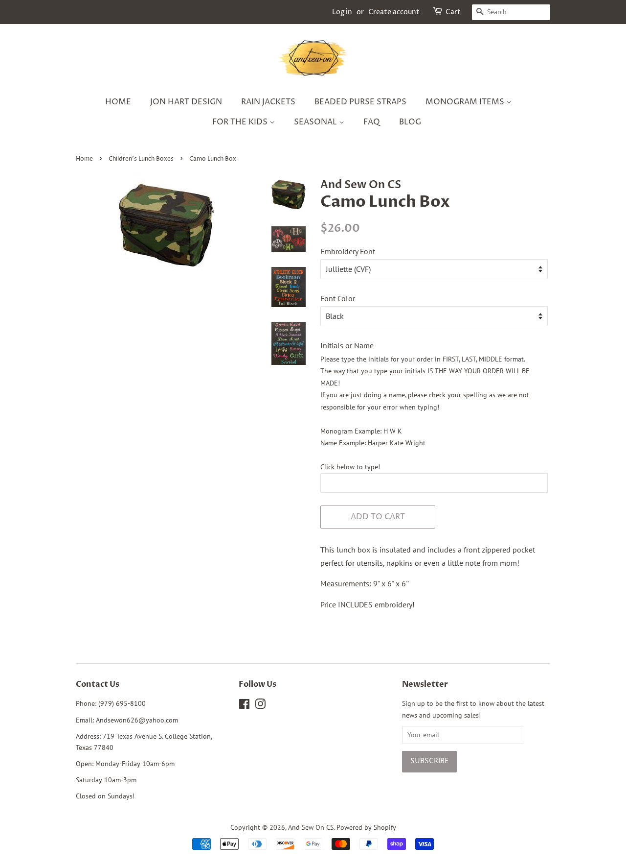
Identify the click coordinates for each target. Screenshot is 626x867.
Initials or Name (347, 345)
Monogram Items (465, 101)
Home (118, 101)
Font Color (337, 298)
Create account (394, 12)
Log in (342, 12)
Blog (410, 122)
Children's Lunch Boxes (141, 159)
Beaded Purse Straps (360, 101)
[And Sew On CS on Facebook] (244, 705)
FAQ (371, 122)
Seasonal (316, 122)
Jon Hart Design (186, 101)
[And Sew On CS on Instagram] (260, 705)
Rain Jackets (268, 101)
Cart (453, 12)
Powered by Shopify (366, 827)
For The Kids (240, 122)
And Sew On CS (311, 827)
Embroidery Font (347, 251)
